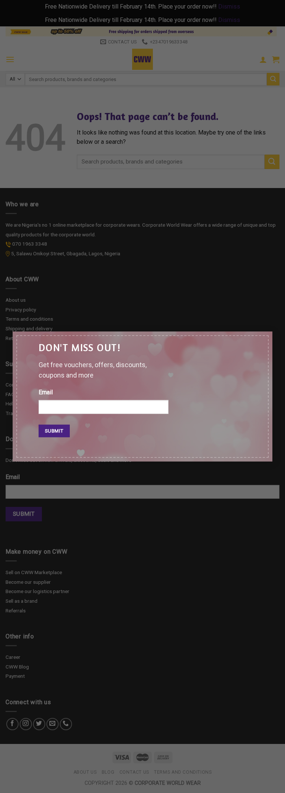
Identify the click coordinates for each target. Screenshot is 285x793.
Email (46, 391)
